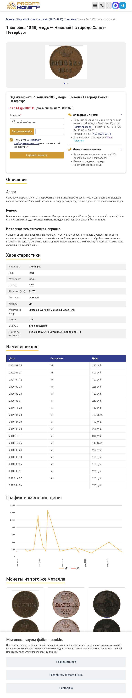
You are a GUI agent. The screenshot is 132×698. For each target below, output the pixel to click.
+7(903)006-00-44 (101, 133)
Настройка (66, 688)
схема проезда (82, 127)
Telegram (79, 140)
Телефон (15, 115)
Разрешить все (66, 661)
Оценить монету (36, 155)
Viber (109, 137)
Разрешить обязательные (66, 675)
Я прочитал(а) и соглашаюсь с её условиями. (37, 143)
